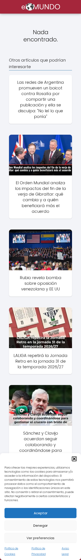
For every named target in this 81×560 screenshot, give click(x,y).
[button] (74, 459)
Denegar (40, 525)
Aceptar (40, 513)
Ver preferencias (40, 538)
